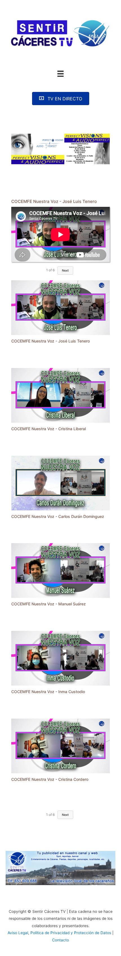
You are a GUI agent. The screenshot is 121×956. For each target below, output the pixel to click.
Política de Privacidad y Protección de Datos (70, 932)
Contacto (60, 940)
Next (65, 270)
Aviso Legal (18, 932)
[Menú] (60, 74)
